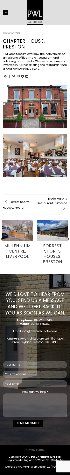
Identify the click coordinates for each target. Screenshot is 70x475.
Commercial (11, 33)
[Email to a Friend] (18, 76)
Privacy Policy (35, 450)
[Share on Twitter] (13, 76)
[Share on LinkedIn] (26, 76)
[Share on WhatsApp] (5, 76)
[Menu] (5, 12)
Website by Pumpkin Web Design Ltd (27, 467)
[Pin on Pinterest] (22, 76)
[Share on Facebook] (9, 76)
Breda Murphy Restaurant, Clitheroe (52, 201)
